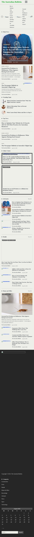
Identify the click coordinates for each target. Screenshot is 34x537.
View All (29, 198)
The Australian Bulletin (12, 2)
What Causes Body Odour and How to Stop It (19, 112)
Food (3, 484)
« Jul (3, 528)
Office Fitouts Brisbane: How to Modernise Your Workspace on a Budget (20, 343)
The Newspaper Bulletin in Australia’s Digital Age (17, 145)
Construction (5, 481)
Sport (3, 501)
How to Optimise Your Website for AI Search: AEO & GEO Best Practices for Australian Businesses (16, 124)
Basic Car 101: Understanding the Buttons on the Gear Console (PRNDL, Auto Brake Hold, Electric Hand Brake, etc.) (16, 158)
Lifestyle (4, 496)
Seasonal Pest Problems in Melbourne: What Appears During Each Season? (15, 136)
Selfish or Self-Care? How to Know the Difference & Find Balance (21, 269)
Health (4, 240)
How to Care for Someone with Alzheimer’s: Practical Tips (19, 276)
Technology (6, 44)
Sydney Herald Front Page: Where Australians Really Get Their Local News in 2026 (21, 223)
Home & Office (5, 133)
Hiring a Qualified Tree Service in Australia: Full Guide (21, 229)
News (3, 143)
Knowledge (4, 493)
